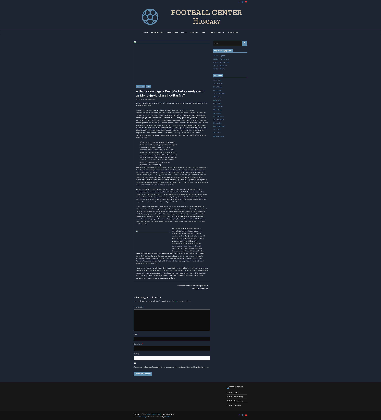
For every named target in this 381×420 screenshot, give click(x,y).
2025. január (217, 113)
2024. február (217, 133)
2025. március (217, 107)
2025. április (217, 103)
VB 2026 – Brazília (219, 69)
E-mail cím (138, 344)
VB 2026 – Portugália (220, 65)
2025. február (217, 110)
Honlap (136, 353)
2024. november (218, 120)
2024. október (217, 123)
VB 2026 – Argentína (219, 56)
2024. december (218, 116)
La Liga (183, 32)
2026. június (217, 80)
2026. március (217, 84)
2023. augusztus (218, 136)
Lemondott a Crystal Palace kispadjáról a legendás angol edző (192, 287)
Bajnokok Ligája (157, 32)
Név (136, 334)
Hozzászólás (139, 307)
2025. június (217, 97)
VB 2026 (145, 32)
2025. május (217, 100)
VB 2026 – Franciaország (221, 59)
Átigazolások (233, 32)
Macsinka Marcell (151, 99)
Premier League (172, 32)
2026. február (217, 87)
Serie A (203, 32)
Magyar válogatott (217, 32)
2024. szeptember (219, 126)
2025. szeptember (219, 93)
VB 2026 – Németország (221, 62)
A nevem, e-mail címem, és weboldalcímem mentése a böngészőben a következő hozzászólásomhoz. (171, 367)
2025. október (217, 90)
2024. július (217, 129)
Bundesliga (194, 32)
